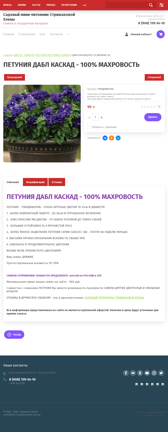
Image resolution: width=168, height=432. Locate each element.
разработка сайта (155, 412)
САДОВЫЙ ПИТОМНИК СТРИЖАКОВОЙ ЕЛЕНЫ (114, 297)
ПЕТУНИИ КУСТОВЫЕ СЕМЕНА (53, 55)
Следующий (154, 77)
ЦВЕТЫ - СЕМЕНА (24, 55)
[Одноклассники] (111, 138)
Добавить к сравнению (104, 127)
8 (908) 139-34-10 (151, 23)
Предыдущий (14, 77)
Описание (13, 182)
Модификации (35, 182)
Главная (7, 55)
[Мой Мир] (118, 138)
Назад (17, 334)
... (84, 4)
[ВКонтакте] (105, 138)
